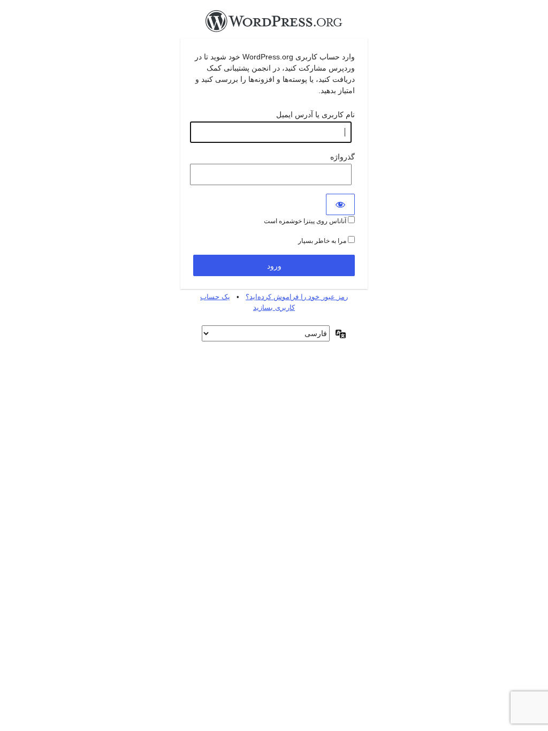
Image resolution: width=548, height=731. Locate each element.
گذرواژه (342, 157)
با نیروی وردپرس (274, 24)
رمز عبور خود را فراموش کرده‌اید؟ (297, 297)
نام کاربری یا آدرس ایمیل (315, 114)
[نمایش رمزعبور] (340, 204)
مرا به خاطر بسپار (323, 241)
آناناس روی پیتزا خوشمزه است (306, 221)
